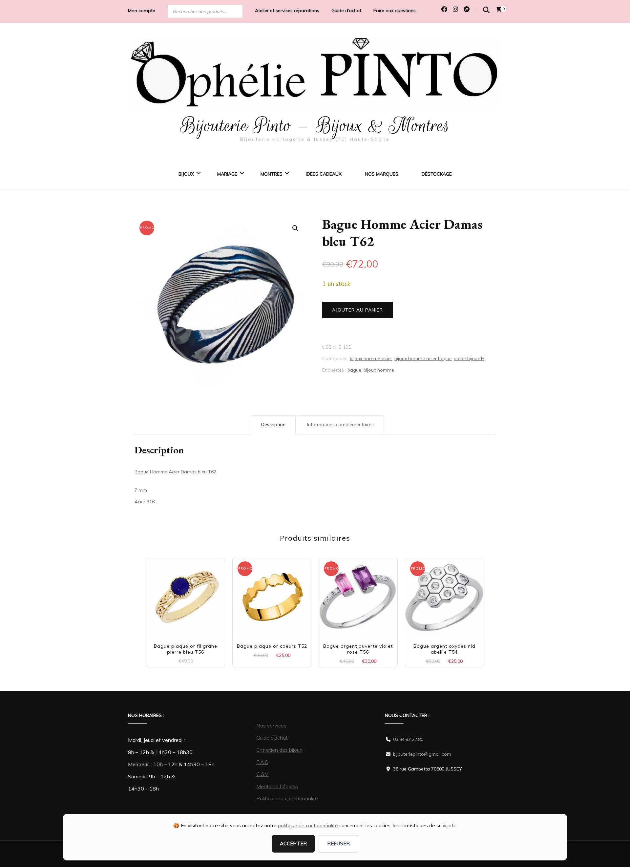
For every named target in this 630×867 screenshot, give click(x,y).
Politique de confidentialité (287, 798)
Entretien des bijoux (279, 750)
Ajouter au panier (357, 310)
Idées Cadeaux (324, 174)
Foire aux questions (394, 10)
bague (354, 370)
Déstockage (437, 174)
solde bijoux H (469, 358)
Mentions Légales (277, 786)
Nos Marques (381, 174)
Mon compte (141, 10)
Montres (272, 174)
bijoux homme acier (371, 358)
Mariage (227, 174)
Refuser (338, 843)
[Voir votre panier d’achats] (499, 9)
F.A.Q (262, 762)
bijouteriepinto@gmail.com (422, 754)
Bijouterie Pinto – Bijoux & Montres (315, 125)
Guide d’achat (346, 10)
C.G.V (262, 774)
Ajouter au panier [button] (186, 594)
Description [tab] (273, 424)
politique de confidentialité (308, 825)
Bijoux (186, 174)
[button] (295, 228)
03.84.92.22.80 (408, 739)
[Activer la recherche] (486, 10)
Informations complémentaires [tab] (340, 424)
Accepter (293, 843)
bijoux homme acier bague (423, 358)
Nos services (271, 725)
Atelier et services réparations (287, 10)
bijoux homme (379, 370)
